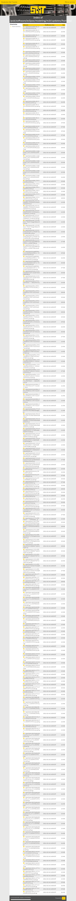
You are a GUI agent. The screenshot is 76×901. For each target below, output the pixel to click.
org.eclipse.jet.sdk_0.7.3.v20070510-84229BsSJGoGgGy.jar (31, 410)
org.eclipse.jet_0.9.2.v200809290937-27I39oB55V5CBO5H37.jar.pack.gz (31, 541)
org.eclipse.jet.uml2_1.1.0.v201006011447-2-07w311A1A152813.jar (31, 510)
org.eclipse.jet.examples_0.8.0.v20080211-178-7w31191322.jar (31, 401)
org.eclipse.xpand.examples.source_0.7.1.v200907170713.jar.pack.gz (31, 594)
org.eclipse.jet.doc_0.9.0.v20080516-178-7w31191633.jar (31, 302)
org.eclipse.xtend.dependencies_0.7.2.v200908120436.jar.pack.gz (31, 713)
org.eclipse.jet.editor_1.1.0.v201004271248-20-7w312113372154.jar (31, 371)
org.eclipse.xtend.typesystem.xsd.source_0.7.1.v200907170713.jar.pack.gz (31, 819)
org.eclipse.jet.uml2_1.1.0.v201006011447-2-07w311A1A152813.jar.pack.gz (31, 515)
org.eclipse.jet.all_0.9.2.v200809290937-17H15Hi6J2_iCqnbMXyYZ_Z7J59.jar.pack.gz (31, 217)
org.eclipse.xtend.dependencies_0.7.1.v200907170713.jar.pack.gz (31, 704)
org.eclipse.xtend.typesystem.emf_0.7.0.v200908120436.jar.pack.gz (31, 769)
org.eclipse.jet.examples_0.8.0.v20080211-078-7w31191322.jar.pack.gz (31, 396)
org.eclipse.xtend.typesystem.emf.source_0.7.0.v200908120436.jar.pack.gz (31, 750)
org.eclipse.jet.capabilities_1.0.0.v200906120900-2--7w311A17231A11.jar (31, 253)
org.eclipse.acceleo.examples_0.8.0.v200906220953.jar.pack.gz (31, 56)
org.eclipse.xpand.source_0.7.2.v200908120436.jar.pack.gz (31, 650)
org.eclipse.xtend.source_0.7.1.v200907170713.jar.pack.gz (31, 722)
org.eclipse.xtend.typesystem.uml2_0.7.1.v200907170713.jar (31, 794)
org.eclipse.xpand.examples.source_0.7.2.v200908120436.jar (31, 599)
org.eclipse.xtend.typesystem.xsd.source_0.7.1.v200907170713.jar (31, 814)
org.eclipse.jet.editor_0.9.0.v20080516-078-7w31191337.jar (31, 342)
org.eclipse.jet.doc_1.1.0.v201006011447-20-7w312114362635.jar (31, 332)
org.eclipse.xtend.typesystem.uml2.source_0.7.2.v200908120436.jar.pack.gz (31, 789)
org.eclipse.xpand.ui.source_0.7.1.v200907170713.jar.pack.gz (31, 659)
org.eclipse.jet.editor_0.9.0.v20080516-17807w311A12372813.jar (31, 351)
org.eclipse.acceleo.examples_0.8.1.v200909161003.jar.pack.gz (31, 65)
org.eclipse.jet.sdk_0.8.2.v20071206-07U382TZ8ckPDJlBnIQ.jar (31, 415)
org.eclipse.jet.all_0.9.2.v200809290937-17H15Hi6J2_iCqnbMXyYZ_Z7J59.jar (31, 212)
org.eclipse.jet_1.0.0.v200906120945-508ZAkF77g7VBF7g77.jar (31, 546)
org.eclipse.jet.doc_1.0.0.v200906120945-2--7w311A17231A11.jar (31, 312)
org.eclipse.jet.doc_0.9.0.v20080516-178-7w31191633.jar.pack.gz (31, 307)
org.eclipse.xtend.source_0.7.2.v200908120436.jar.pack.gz (31, 730)
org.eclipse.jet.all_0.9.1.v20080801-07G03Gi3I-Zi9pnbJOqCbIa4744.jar (31, 202)
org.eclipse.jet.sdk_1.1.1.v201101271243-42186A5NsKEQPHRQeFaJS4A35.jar (31, 460)
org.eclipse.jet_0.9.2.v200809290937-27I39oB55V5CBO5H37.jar (31, 536)
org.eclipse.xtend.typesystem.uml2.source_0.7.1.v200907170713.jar (31, 774)
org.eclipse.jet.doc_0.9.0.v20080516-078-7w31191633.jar (31, 292)
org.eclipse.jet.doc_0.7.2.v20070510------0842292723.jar (31, 283)
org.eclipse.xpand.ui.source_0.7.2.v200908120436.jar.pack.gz (31, 667)
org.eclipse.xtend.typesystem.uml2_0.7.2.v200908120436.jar (31, 804)
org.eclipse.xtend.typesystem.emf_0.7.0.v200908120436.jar (31, 764)
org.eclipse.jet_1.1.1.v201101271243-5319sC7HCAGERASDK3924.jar (31, 566)
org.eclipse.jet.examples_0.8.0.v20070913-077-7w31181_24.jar (31, 386)
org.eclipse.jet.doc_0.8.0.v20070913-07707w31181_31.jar (31, 287)
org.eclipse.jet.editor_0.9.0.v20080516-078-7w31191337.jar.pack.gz (31, 346)
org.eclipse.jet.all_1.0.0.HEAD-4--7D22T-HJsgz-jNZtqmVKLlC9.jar (31, 222)
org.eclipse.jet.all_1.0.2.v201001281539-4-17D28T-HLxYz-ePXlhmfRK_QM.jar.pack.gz (31, 237)
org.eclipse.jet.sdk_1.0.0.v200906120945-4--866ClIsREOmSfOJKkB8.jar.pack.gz (31, 445)
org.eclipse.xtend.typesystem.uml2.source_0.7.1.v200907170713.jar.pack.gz (31, 779)
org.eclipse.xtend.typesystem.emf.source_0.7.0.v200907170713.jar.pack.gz (31, 740)
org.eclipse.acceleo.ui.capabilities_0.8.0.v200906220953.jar (31, 153)
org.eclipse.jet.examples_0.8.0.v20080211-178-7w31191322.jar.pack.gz (31, 406)
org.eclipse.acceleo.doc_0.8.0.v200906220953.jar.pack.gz (31, 32)
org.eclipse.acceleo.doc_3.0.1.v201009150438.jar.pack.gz (31, 48)
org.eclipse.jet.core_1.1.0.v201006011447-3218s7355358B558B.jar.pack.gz (31, 278)
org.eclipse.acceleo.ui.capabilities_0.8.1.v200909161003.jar (31, 162)
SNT (64, 898)
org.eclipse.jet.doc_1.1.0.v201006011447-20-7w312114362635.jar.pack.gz (31, 337)
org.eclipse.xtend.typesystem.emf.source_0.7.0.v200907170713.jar (31, 735)
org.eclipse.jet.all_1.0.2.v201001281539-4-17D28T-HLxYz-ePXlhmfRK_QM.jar (31, 232)
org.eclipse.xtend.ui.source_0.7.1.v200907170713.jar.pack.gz (31, 856)
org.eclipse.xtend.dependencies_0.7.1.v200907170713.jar (31, 699)
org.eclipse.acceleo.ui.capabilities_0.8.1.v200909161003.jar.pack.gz (31, 167)
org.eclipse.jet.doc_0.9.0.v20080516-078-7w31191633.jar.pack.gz (31, 297)
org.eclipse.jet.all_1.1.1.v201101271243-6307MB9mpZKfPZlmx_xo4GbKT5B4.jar (31, 242)
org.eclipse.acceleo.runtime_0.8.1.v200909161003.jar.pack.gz (31, 90)
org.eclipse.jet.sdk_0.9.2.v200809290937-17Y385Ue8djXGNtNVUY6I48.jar (31, 430)
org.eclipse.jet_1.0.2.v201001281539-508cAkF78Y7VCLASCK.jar (31, 556)
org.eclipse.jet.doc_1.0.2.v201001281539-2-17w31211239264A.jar (31, 322)
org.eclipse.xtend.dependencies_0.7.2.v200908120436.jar (31, 709)
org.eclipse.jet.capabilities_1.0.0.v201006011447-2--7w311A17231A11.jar (31, 263)
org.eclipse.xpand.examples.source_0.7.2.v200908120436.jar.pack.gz (31, 604)
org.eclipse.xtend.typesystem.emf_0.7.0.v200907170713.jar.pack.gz (31, 760)
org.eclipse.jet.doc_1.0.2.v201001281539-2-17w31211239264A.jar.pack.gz (31, 327)
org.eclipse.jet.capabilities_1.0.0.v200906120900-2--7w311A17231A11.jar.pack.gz (31, 258)
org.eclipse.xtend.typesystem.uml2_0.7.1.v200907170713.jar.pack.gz (31, 799)
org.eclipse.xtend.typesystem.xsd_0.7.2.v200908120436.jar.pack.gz (31, 848)
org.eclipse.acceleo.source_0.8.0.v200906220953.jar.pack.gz (31, 131)
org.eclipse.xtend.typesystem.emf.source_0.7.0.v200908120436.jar (31, 745)
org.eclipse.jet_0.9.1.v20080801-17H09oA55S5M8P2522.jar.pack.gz (31, 531)
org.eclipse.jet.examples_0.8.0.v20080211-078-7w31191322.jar (31, 391)
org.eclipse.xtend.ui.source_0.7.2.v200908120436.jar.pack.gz (31, 865)
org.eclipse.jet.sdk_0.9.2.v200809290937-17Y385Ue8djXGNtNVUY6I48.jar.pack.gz (31, 435)
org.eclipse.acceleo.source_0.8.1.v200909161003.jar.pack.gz (31, 139)
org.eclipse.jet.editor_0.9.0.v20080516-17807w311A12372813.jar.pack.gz (31, 356)
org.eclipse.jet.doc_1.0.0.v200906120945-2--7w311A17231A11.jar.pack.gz (31, 317)
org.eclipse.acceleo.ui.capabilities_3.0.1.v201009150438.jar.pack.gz (31, 177)
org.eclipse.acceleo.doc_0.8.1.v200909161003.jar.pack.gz (31, 40)
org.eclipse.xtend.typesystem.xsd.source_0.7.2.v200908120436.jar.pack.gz (31, 828)
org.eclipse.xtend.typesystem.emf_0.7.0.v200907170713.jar (31, 755)
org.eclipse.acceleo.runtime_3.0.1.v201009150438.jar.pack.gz (31, 98)
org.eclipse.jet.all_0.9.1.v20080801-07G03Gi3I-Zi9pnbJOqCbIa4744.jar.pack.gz (31, 207)
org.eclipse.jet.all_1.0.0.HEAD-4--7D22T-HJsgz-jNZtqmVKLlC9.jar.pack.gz (31, 227)
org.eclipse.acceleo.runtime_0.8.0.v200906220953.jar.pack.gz (31, 81)
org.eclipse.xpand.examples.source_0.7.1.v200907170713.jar (31, 589)
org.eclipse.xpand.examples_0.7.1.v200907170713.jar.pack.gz (31, 612)
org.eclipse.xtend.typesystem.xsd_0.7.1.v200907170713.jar (31, 833)
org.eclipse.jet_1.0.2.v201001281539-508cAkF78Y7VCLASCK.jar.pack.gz (31, 561)
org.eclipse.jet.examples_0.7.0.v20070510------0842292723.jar (31, 381)
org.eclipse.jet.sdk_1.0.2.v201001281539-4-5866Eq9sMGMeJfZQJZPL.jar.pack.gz (31, 455)
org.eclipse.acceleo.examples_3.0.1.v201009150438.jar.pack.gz (31, 73)
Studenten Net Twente (9, 2)
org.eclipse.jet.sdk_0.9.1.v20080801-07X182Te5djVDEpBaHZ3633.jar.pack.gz (31, 425)
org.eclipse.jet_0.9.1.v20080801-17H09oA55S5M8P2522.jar (31, 526)
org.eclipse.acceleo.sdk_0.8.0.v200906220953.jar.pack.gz (31, 106)
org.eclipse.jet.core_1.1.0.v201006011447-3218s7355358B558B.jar (31, 273)
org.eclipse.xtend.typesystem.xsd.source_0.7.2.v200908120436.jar (31, 824)
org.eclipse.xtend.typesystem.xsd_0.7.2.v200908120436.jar (31, 843)
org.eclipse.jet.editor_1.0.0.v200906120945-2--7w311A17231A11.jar (31, 361)
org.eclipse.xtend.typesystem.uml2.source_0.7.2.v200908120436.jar (31, 784)
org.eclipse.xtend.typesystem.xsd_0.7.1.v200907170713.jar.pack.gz (31, 838)
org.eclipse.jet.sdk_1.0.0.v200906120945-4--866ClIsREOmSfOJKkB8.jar (31, 440)
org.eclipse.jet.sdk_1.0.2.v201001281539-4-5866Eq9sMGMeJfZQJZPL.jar (31, 450)
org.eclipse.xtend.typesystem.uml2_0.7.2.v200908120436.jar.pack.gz (31, 809)
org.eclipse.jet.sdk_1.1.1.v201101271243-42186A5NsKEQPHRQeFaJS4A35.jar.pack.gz (31, 465)
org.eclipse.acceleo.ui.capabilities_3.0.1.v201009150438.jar (31, 172)
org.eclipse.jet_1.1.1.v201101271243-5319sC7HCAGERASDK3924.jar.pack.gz (31, 571)
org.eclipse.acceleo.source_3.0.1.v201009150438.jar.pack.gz (31, 148)
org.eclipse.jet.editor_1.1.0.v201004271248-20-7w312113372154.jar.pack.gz (31, 376)
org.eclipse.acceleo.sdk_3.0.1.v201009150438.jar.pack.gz (31, 123)
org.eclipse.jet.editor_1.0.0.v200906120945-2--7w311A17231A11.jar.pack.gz (31, 366)
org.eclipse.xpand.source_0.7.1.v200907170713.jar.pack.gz (31, 642)
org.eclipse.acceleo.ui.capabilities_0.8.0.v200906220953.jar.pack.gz (31, 157)
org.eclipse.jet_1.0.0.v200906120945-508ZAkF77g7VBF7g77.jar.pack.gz (31, 551)
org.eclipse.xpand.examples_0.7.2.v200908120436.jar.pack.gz (31, 620)
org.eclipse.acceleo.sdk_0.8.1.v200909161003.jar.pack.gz (31, 114)
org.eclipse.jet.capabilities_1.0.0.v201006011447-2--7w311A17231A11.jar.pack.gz (31, 268)
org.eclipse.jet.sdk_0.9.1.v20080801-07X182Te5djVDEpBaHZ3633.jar (31, 420)
